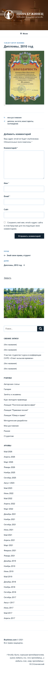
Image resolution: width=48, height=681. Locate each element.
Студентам (9, 436)
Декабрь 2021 (10, 514)
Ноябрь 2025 (9, 472)
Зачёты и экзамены (12, 394)
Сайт (6, 209)
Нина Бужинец (30, 13)
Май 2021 (8, 534)
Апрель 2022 (9, 503)
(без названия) (10, 344)
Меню (25, 33)
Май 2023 (8, 488)
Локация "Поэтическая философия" (19, 404)
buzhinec (20, 43)
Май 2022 (8, 498)
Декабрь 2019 (10, 560)
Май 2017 (8, 613)
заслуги (18, 121)
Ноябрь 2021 (9, 519)
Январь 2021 (9, 555)
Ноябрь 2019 (9, 566)
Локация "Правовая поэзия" (16, 410)
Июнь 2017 (8, 607)
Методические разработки (15, 420)
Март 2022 (8, 508)
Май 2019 (8, 576)
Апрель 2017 (9, 618)
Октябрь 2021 (10, 524)
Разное (7, 431)
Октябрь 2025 (10, 477)
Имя (6, 183)
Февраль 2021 (10, 550)
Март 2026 (8, 462)
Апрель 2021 (9, 540)
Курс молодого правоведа (15, 399)
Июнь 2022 (8, 493)
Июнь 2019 (8, 571)
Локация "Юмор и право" (14, 415)
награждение (12, 124)
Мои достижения (14, 118)
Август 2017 (9, 602)
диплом (10, 121)
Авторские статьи (11, 384)
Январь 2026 (9, 467)
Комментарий (11, 147)
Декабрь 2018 (10, 581)
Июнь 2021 (8, 529)
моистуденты (27, 121)
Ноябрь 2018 (9, 587)
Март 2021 (8, 545)
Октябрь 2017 (10, 597)
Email (7, 196)
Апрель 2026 (9, 456)
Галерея (7, 389)
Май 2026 (8, 451)
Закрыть (7, 277)
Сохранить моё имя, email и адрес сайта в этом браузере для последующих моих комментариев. (23, 225)
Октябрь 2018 (10, 592)
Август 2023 (9, 482)
